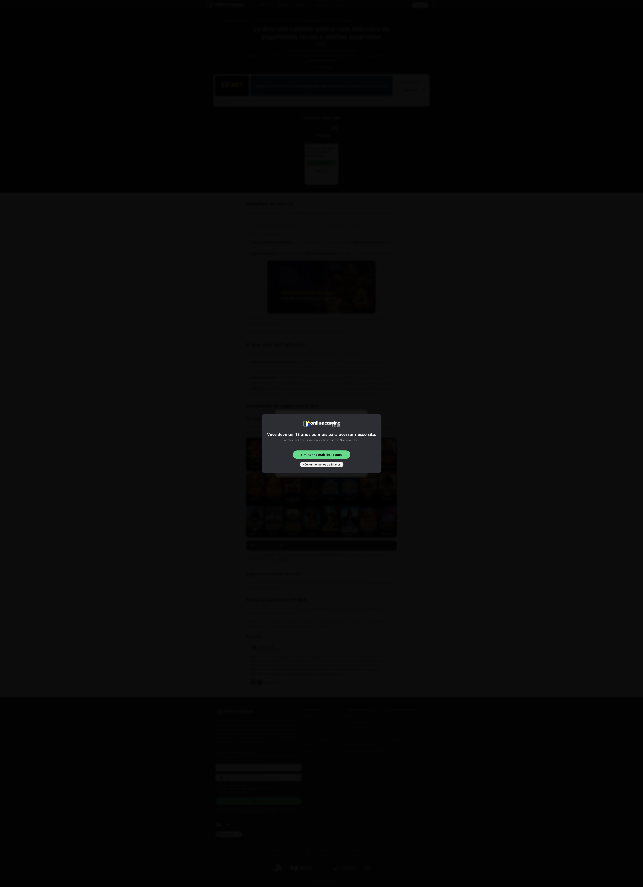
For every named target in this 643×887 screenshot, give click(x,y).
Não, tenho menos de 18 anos (322, 464)
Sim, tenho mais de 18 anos (321, 455)
